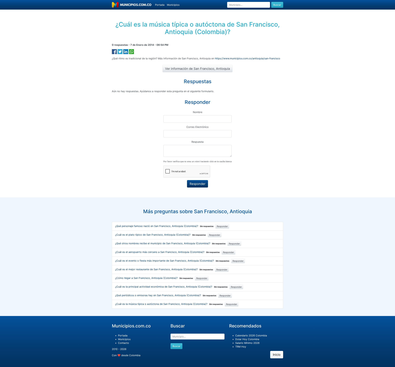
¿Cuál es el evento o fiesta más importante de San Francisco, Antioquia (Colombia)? (172, 260)
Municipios (173, 4)
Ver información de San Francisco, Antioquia (197, 68)
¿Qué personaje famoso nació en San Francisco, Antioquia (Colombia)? (164, 226)
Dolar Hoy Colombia (247, 339)
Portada (159, 4)
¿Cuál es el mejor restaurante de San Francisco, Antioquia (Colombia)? (164, 269)
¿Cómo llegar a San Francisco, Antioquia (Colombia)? (154, 278)
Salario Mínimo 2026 (247, 342)
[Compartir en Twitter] (120, 51)
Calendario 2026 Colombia (251, 335)
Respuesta (197, 141)
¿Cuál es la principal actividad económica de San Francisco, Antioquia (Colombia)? (171, 286)
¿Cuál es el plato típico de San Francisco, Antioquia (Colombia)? (160, 234)
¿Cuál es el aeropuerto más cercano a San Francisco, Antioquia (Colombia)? (167, 252)
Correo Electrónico (197, 126)
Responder (222, 226)
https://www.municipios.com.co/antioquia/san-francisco (247, 58)
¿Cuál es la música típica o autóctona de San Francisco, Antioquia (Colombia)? (169, 303)
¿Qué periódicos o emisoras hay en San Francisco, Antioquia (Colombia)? (165, 295)
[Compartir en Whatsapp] (131, 51)
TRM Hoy (240, 346)
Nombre (197, 112)
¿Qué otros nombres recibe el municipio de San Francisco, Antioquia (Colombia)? (170, 243)
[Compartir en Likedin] (125, 51)
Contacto (123, 342)
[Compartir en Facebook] (114, 51)
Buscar (277, 4)
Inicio (277, 354)
